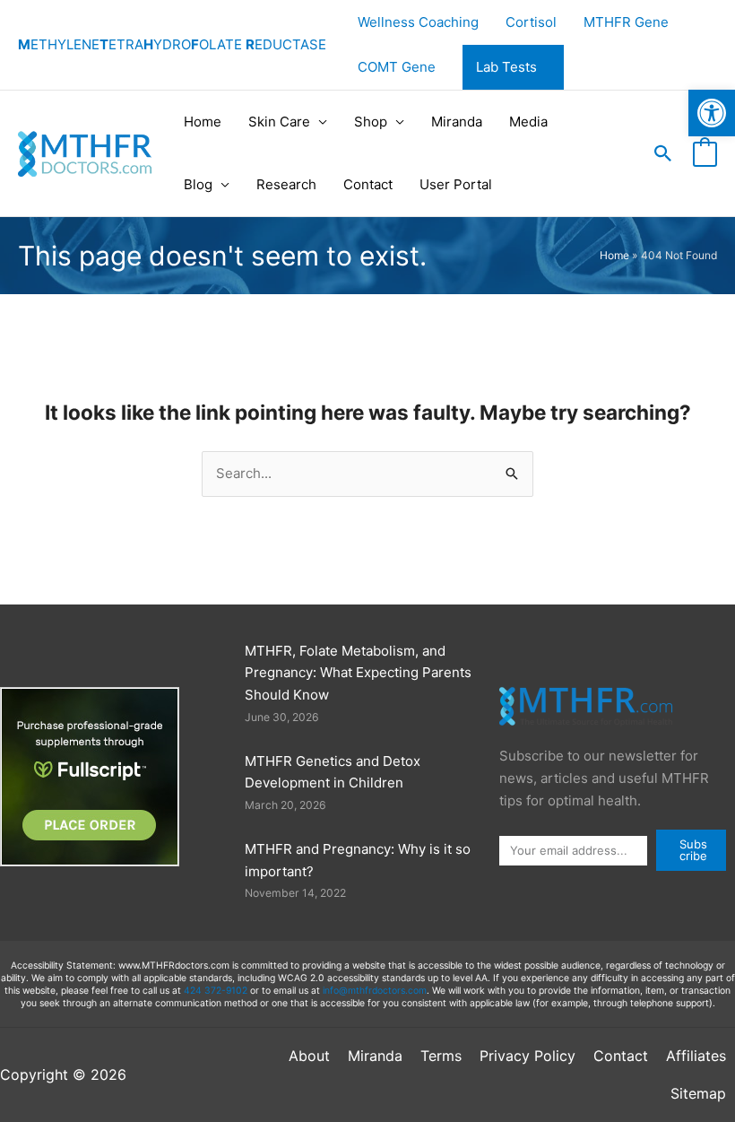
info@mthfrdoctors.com (375, 990)
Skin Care (279, 121)
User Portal (455, 184)
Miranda (456, 121)
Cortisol (531, 21)
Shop (370, 121)
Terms (441, 1056)
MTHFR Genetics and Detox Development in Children (332, 772)
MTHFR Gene (626, 21)
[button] (711, 113)
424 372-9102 (215, 990)
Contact (368, 184)
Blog (198, 184)
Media (528, 121)
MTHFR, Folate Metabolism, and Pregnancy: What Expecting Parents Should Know (358, 673)
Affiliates (696, 1056)
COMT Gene (397, 66)
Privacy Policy (527, 1056)
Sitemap (698, 1093)
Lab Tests (506, 66)
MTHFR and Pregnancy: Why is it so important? (358, 860)
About (309, 1056)
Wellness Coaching (418, 21)
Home (202, 121)
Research (286, 184)
